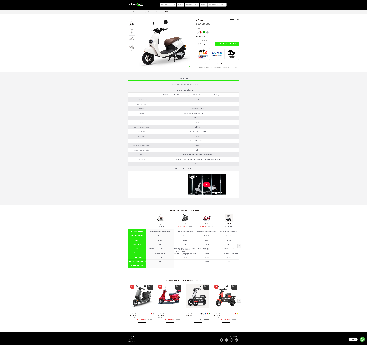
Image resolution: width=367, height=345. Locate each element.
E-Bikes (173, 5)
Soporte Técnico (133, 339)
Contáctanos (131, 341)
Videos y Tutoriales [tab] (183, 169)
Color (198, 28)
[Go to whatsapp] (362, 339)
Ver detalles (142, 322)
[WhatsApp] (226, 340)
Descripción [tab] (183, 78)
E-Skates (189, 5)
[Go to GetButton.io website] (362, 343)
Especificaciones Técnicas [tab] (183, 90)
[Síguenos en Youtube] (236, 340)
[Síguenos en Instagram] (231, 340)
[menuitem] (164, 5)
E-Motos (180, 5)
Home (129, 12)
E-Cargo (203, 5)
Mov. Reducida (213, 5)
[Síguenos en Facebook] (221, 340)
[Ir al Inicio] (135, 4)
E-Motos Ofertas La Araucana (155, 12)
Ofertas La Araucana (139, 12)
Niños (196, 5)
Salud (223, 5)
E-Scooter (164, 5)
